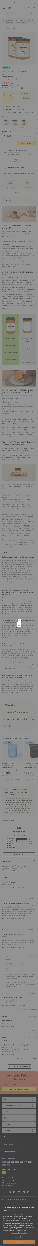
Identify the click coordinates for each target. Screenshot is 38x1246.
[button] (19, 620)
